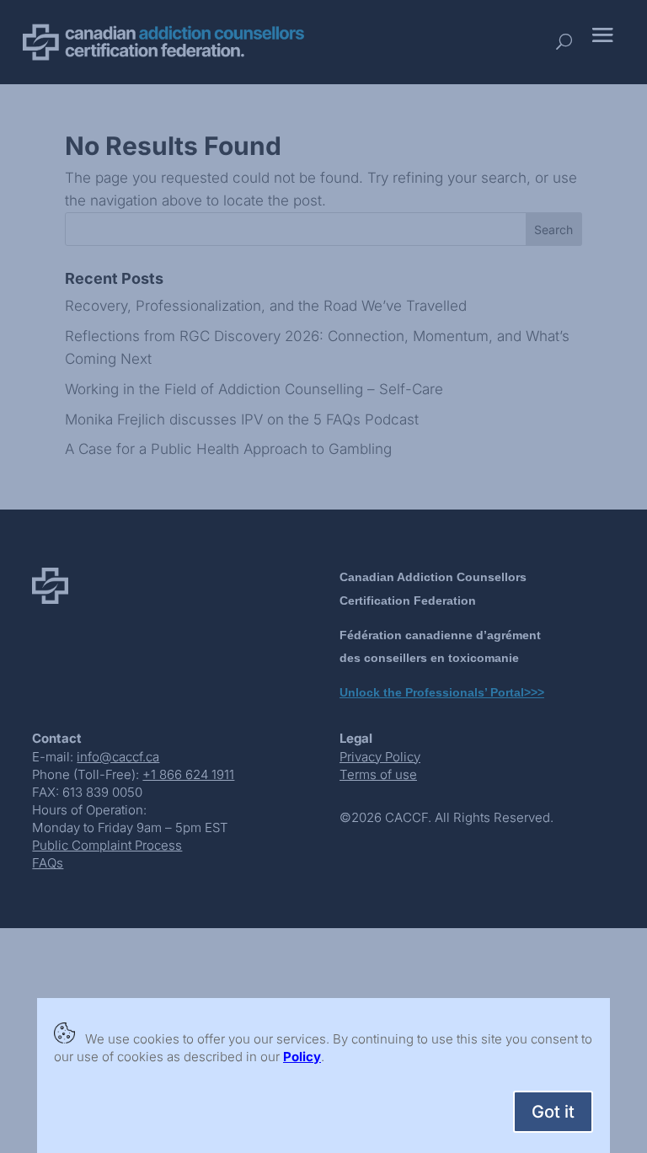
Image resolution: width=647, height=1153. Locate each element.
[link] (302, 1057)
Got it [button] (553, 1112)
